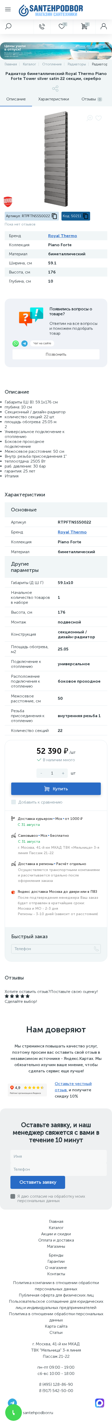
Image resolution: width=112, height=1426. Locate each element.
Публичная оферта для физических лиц (56, 1295)
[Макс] (99, 1402)
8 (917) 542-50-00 (56, 1390)
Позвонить (56, 354)
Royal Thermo (62, 235)
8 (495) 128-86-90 (56, 1384)
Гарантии (56, 1261)
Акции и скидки (56, 1233)
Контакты (56, 1273)
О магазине (56, 1267)
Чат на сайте (42, 343)
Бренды (56, 1255)
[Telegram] (12, 1402)
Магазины (56, 1246)
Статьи (56, 1332)
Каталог (56, 1227)
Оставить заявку (38, 1182)
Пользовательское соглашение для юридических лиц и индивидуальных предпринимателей (56, 1304)
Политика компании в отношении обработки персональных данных (56, 1285)
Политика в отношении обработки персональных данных (56, 1316)
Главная (56, 1221)
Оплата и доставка (56, 1240)
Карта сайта (56, 1326)
